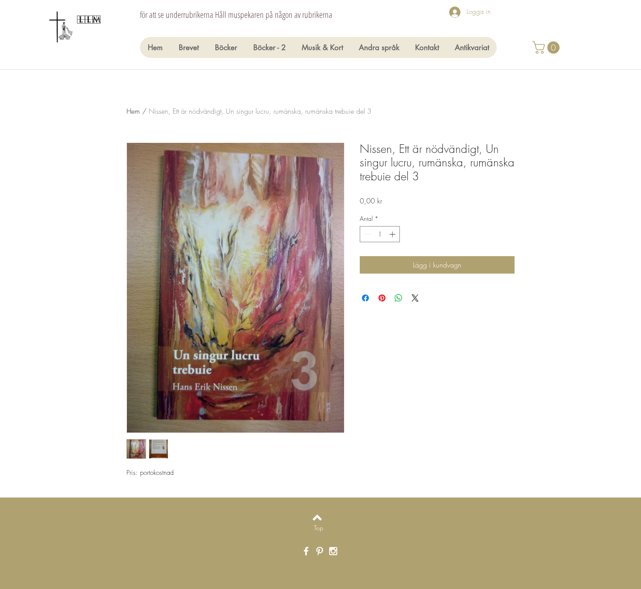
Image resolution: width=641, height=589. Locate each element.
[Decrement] (366, 234)
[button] (547, 47)
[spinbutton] (380, 234)
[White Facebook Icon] (306, 551)
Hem (133, 111)
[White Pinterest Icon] (319, 551)
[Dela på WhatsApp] (398, 298)
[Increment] (393, 234)
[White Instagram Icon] (333, 551)
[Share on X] (415, 298)
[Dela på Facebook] (365, 298)
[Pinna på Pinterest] (382, 298)
